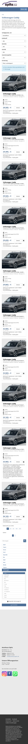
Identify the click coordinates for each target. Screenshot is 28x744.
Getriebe (4, 44)
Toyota (5, 567)
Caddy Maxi (6, 576)
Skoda (4, 565)
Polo (5, 582)
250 (20, 528)
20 (10, 528)
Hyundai (5, 554)
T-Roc (5, 586)
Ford (4, 552)
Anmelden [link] (14, 605)
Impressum (9, 721)
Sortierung (5, 60)
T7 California (6, 587)
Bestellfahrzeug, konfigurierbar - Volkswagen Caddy (14, 453)
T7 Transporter (7, 591)
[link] (23, 107)
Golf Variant (6, 580)
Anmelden (8, 719)
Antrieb (4, 49)
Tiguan (5, 597)
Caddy (5, 573)
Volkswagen (6, 570)
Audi (4, 544)
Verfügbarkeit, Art (7, 33)
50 (13, 528)
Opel (4, 560)
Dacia (4, 549)
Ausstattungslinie (6, 55)
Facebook (14, 719)
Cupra (4, 547)
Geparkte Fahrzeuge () (15, 601)
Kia (4, 557)
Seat (4, 562)
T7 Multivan (6, 589)
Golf (5, 578)
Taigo (5, 593)
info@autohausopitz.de (13, 656)
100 (16, 528)
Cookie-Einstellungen (11, 723)
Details (18, 107)
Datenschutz (16, 721)
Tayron (5, 595)
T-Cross (5, 584)
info (3, 14)
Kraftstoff (4, 38)
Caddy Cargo (6, 574)
